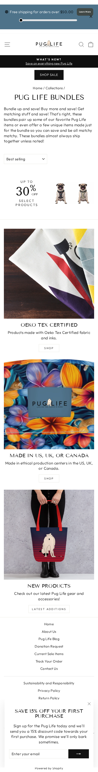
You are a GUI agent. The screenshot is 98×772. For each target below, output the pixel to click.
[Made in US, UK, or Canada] (49, 404)
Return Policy (49, 698)
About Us (49, 631)
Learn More (85, 11)
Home (38, 88)
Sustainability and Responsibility (48, 683)
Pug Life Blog (49, 639)
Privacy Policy (49, 690)
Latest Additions (49, 609)
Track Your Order (49, 661)
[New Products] (49, 535)
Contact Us (49, 668)
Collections (54, 88)
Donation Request (49, 646)
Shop (49, 348)
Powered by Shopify (49, 768)
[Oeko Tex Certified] (49, 274)
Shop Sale (49, 75)
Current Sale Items (49, 654)
